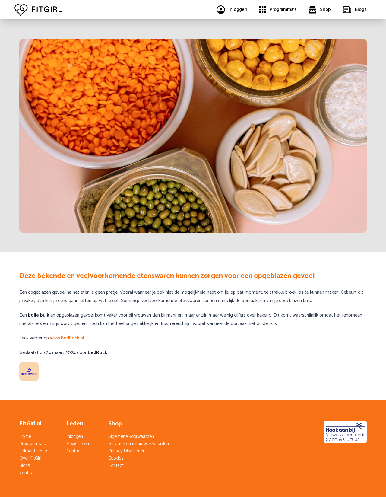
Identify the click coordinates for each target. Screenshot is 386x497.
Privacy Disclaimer (126, 451)
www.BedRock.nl (67, 338)
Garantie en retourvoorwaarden (138, 444)
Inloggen (74, 436)
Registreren (77, 444)
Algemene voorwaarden (131, 436)
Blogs (24, 465)
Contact (27, 473)
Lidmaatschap (33, 451)
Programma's (32, 444)
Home (25, 436)
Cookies (115, 458)
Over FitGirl (30, 458)
